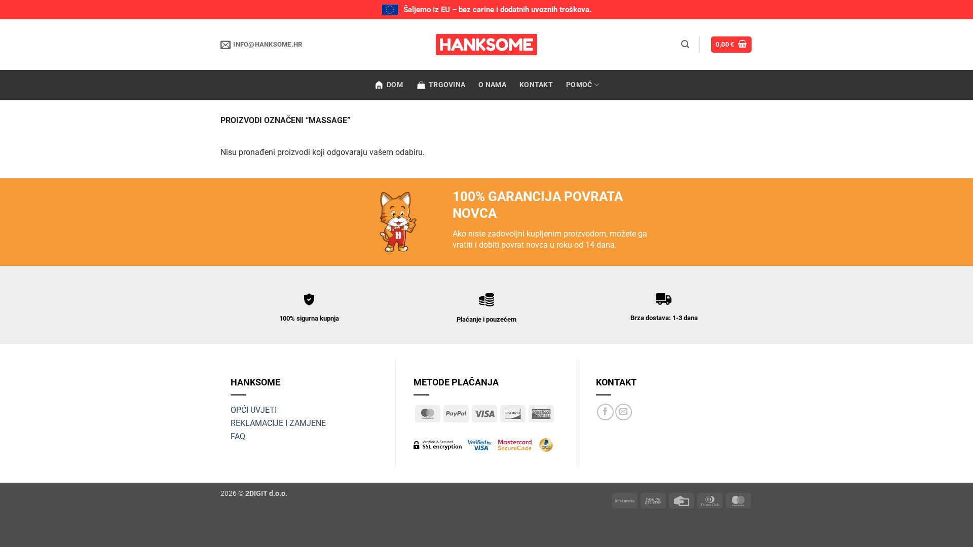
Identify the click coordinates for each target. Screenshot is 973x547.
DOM (395, 85)
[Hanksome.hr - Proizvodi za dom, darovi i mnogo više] (486, 44)
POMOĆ (579, 85)
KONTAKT (536, 85)
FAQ (238, 436)
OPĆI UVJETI (254, 410)
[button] (685, 44)
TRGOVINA (447, 85)
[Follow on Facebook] (605, 412)
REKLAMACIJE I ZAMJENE (278, 423)
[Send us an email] (623, 412)
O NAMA (492, 85)
